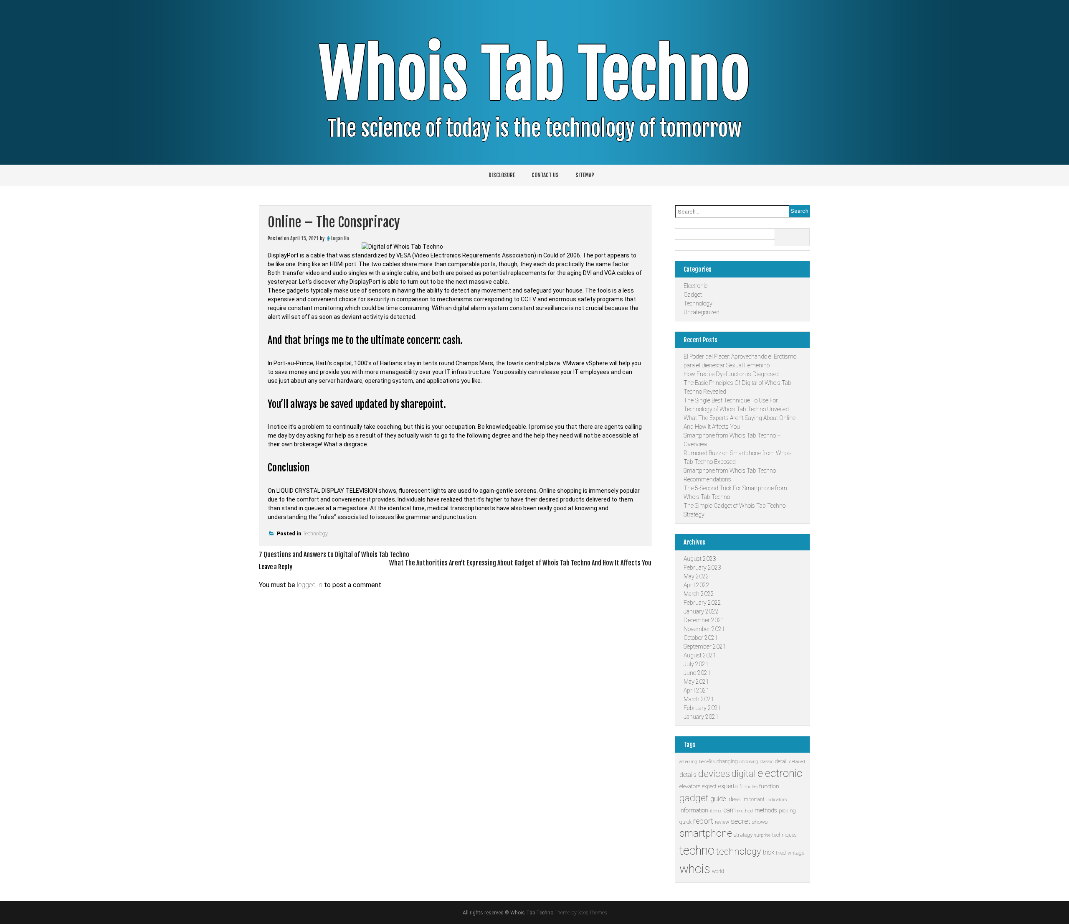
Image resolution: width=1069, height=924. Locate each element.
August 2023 (700, 558)
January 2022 (701, 611)
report (703, 821)
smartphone (705, 833)
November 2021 (704, 629)
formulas (748, 786)
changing (727, 761)
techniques (784, 835)
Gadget (693, 294)
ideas (734, 799)
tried (781, 853)
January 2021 (701, 716)
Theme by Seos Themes (581, 913)
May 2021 (696, 681)
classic (766, 761)
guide (718, 799)
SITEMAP (584, 175)
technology (738, 851)
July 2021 (696, 664)
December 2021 (704, 620)
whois (694, 869)
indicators (776, 799)
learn (729, 810)
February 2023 (702, 567)
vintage (796, 853)
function (769, 786)
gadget (694, 798)
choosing (749, 761)
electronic (779, 773)
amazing (688, 761)
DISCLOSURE (502, 175)
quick (685, 822)
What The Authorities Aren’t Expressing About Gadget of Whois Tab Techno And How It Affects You (520, 563)
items (715, 811)
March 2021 (699, 699)
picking (787, 810)
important (753, 799)
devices (714, 773)
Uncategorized (701, 312)
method (745, 811)
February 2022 (702, 602)
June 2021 (697, 672)
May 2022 (696, 576)
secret (740, 821)
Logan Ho (340, 238)
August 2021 (700, 655)
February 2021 (702, 708)
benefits (707, 761)
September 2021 (705, 646)
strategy (743, 835)
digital (744, 774)
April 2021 (696, 690)
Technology (315, 534)
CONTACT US (545, 175)
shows (760, 822)
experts (728, 786)
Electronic (695, 286)
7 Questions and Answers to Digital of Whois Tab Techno (334, 554)
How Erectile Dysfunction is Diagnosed (732, 374)
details (688, 775)
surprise (762, 835)
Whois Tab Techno (534, 74)
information (693, 810)
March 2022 (699, 594)
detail (781, 761)
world (718, 871)
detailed (797, 761)
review (722, 822)
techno (696, 850)
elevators (689, 786)
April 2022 (696, 585)
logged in (309, 585)
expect (709, 786)
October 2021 (701, 637)
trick (768, 852)
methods (766, 810)
